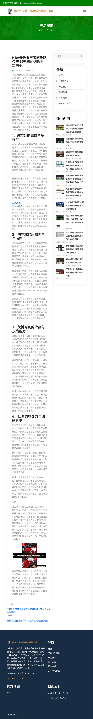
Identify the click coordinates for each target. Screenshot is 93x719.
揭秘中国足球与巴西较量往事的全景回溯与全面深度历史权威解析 (74, 128)
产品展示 (63, 86)
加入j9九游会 (65, 103)
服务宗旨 (63, 98)
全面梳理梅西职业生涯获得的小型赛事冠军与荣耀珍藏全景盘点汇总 (74, 179)
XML (9, 692)
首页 (40, 30)
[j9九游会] (36, 10)
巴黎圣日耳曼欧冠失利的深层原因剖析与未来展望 (74, 142)
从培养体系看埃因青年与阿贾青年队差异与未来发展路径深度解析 (74, 192)
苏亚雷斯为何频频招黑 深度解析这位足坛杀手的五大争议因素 (74, 236)
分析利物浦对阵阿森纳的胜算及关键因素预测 (27, 620)
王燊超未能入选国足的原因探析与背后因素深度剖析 (74, 272)
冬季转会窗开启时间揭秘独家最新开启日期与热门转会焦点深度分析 (74, 165)
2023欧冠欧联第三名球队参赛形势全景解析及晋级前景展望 (75, 205)
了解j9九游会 (65, 81)
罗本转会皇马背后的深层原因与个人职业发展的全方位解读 (74, 249)
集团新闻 (63, 92)
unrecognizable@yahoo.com (32, 3)
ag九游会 (23, 714)
